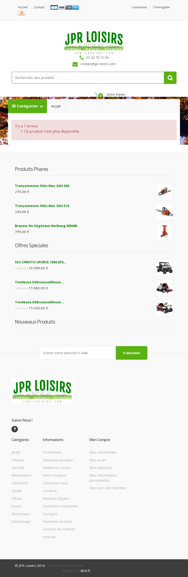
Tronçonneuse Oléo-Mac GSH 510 (42, 206)
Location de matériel (59, 529)
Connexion (139, 7)
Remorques (20, 513)
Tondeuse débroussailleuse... (39, 282)
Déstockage (20, 521)
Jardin (15, 452)
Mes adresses (100, 467)
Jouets (16, 506)
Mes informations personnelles (103, 477)
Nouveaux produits (58, 460)
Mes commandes (102, 452)
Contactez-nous (55, 483)
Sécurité (17, 467)
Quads (16, 490)
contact (39, 7)
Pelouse (17, 460)
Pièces (16, 498)
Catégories (28, 106)
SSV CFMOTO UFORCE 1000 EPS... (40, 262)
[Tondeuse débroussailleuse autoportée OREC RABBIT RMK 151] (164, 288)
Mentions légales (56, 498)
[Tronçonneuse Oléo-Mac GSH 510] (164, 211)
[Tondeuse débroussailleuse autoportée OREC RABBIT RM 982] (164, 308)
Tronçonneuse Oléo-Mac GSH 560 (42, 186)
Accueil (23, 7)
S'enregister (161, 7)
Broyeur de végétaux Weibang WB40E (46, 226)
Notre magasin (54, 475)
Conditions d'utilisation (60, 506)
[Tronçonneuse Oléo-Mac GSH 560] (164, 191)
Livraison (50, 490)
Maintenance (21, 475)
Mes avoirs (98, 460)
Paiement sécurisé (57, 521)
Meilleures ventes (57, 467)
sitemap (49, 536)
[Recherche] (170, 78)
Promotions (52, 452)
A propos (50, 513)
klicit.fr (86, 570)
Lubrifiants (19, 483)
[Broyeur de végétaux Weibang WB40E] (164, 231)
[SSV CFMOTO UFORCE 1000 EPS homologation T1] (164, 268)
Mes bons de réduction (107, 487)
